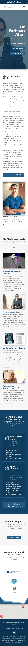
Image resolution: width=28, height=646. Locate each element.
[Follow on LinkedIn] (14, 632)
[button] (23, 607)
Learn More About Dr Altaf (13, 175)
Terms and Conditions (19, 622)
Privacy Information (8, 622)
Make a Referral (18, 49)
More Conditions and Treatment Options (14, 505)
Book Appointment (17, 53)
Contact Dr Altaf (14, 537)
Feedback (14, 624)
